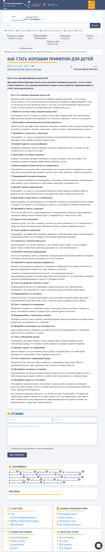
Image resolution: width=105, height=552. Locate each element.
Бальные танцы (17, 483)
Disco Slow (15, 475)
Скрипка (37, 480)
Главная (9, 51)
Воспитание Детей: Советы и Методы (35, 51)
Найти (95, 25)
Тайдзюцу (56, 472)
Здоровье (65, 38)
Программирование (74, 477)
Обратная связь (16, 524)
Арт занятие (22, 31)
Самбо (14, 472)
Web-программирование (69, 475)
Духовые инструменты (54, 483)
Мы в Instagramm (66, 537)
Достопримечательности (70, 524)
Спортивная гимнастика (52, 477)
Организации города (68, 514)
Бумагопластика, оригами (69, 480)
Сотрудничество (17, 544)
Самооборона (35, 483)
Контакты (14, 548)
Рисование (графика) (19, 480)
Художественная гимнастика (52, 31)
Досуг (90, 38)
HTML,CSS (50, 480)
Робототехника (28, 472)
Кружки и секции (15, 38)
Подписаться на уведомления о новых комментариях (32, 448)
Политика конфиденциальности (23, 517)
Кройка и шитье (17, 477)
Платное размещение (19, 537)
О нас (12, 514)
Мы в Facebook (65, 544)
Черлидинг (70, 31)
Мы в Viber (63, 541)
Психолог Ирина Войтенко (86, 69)
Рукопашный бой (48, 475)
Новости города (66, 517)
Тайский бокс (30, 475)
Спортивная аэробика (73, 472)
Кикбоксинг (10, 31)
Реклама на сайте (17, 541)
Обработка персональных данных (24, 521)
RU (25, 5)
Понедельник (36, 4)
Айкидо (80, 31)
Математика (34, 31)
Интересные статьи (67, 521)
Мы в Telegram (65, 548)
